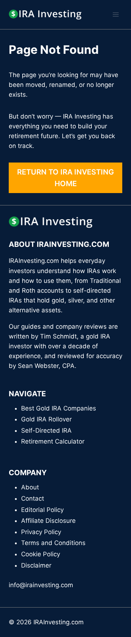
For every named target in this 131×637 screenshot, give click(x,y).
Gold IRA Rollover (46, 419)
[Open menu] (115, 14)
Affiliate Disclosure (48, 520)
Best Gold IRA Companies (58, 408)
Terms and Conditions (53, 542)
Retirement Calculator (52, 441)
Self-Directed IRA (46, 430)
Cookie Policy (40, 554)
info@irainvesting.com (41, 585)
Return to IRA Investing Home (65, 178)
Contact (32, 498)
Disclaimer (36, 565)
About (30, 487)
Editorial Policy (42, 509)
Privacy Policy (41, 532)
